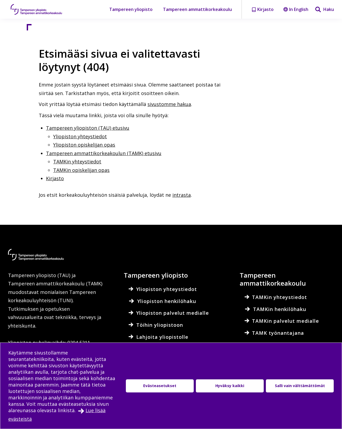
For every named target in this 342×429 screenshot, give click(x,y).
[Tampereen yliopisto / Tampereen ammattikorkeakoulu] (41, 9)
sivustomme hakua (169, 104)
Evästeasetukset (159, 385)
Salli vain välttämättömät (300, 385)
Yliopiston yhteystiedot (80, 136)
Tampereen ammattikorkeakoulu (197, 9)
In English (298, 9)
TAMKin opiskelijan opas (81, 170)
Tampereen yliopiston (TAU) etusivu (87, 128)
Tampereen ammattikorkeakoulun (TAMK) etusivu (103, 153)
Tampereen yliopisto (131, 9)
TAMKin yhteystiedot (77, 161)
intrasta (181, 195)
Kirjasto (55, 178)
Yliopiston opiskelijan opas (84, 144)
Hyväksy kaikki (229, 385)
